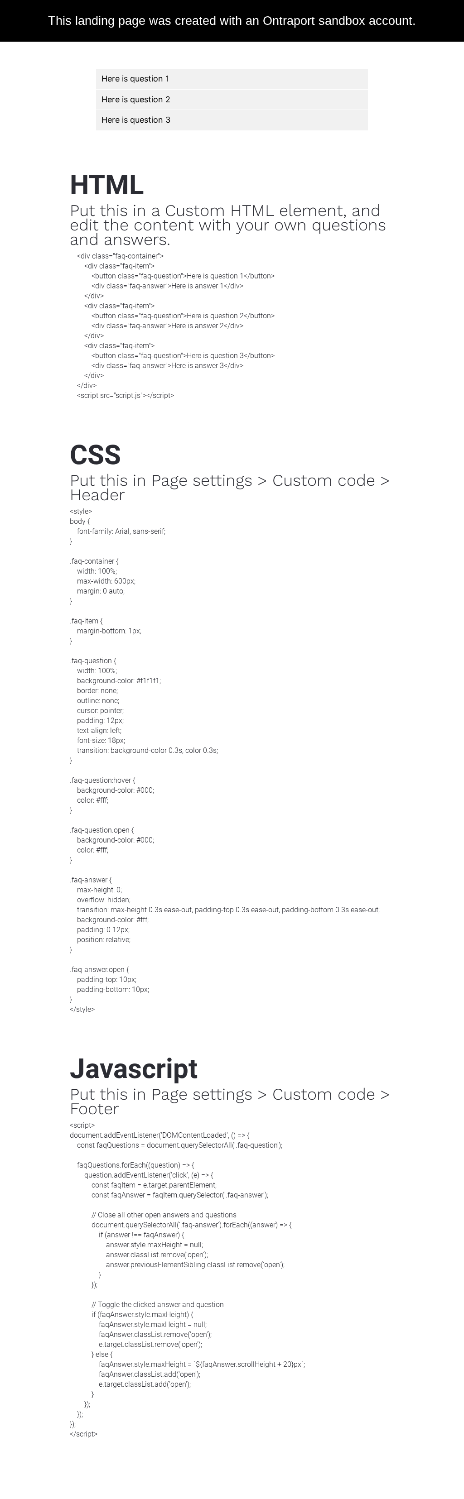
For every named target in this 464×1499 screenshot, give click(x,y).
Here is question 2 (136, 99)
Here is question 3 (136, 120)
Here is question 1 (135, 78)
